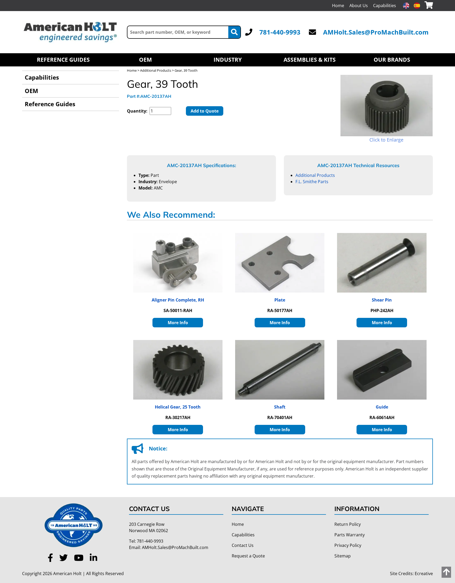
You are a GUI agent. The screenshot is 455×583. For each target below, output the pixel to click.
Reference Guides (63, 59)
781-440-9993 (279, 32)
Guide (382, 407)
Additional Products (155, 70)
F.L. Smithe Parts (311, 181)
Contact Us (243, 545)
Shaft (279, 407)
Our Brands (392, 59)
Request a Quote (248, 556)
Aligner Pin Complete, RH (178, 300)
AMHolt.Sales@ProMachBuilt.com (376, 32)
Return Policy (347, 524)
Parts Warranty (349, 535)
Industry (228, 59)
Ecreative (424, 573)
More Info (178, 322)
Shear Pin (382, 300)
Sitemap (342, 556)
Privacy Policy (347, 545)
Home (338, 5)
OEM (145, 59)
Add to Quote (205, 111)
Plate (279, 300)
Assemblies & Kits (310, 59)
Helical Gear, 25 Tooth (178, 407)
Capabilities (384, 5)
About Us (358, 5)
